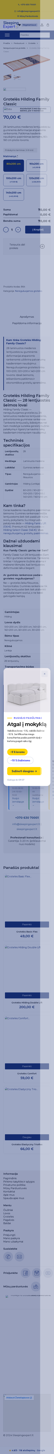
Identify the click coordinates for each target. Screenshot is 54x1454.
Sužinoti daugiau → (24, 771)
